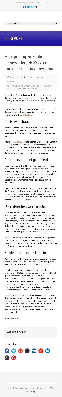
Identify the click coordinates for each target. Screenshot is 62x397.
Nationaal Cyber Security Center (22, 88)
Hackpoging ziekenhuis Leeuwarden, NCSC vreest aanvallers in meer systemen (31, 63)
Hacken (19, 86)
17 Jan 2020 (14, 77)
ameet (12, 82)
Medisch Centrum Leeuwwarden (38, 86)
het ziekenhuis (26, 115)
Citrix (12, 86)
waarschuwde (19, 142)
